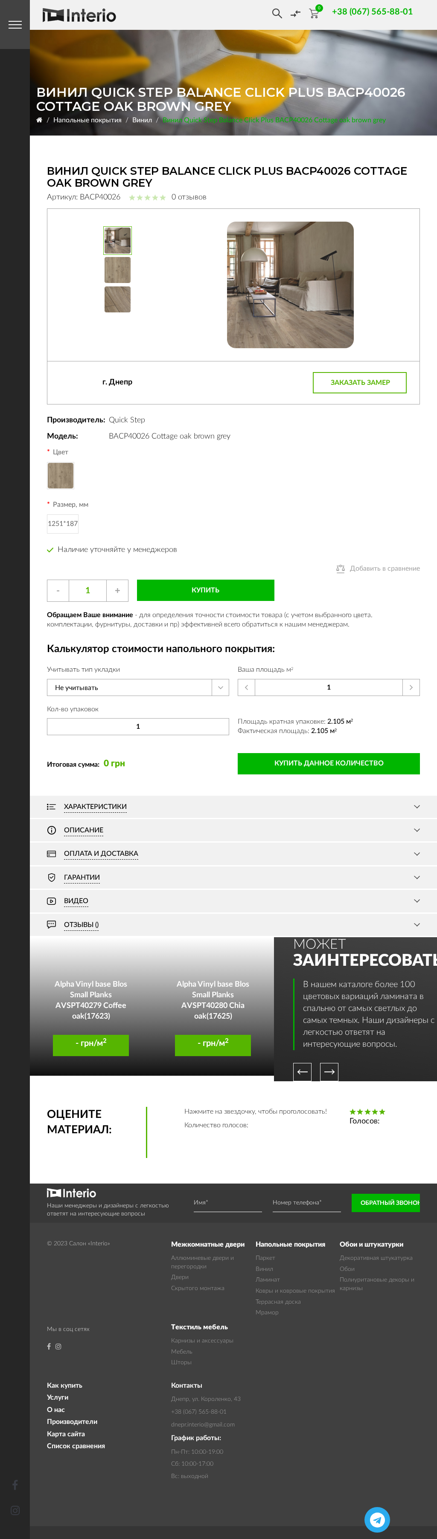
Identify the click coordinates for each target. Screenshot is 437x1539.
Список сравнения (76, 1446)
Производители (72, 1421)
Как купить (64, 1385)
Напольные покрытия (87, 120)
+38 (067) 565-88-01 (199, 1412)
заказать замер (360, 382)
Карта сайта (66, 1434)
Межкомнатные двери (208, 1244)
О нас (56, 1409)
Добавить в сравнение (385, 568)
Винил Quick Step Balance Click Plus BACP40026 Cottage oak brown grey (274, 120)
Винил (142, 120)
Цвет (60, 452)
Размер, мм (70, 504)
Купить (205, 590)
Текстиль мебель (199, 1327)
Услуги (57, 1397)
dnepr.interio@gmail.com (203, 1425)
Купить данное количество (329, 763)
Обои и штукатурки (371, 1244)
